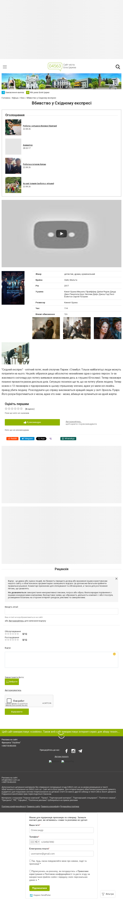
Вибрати (13, 681)
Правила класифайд (50, 806)
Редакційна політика (69, 806)
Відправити (16, 711)
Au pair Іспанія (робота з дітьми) (38, 183)
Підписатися (39, 888)
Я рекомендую (33, 422)
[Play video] (61, 233)
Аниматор (28, 145)
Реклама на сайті (9, 739)
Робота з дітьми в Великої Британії (40, 126)
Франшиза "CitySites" (11, 743)
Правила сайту (33, 806)
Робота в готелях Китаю (34, 164)
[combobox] (34, 842)
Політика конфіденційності (14, 806)
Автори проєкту (62, 756)
